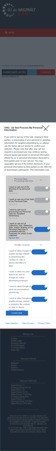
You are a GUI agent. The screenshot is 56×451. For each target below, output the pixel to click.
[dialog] (28, 225)
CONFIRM (17, 313)
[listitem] (28, 180)
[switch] (42, 188)
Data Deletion (12, 323)
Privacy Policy (44, 323)
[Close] (47, 128)
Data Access (28, 323)
